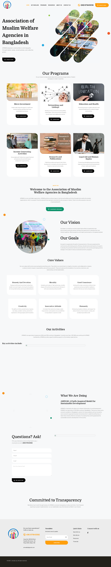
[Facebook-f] (88, 533)
